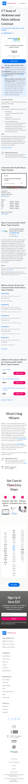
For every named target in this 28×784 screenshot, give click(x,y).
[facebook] (9, 719)
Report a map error (23, 188)
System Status (14, 772)
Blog (3, 694)
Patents (14, 768)
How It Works (6, 679)
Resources (5, 662)
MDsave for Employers (8, 647)
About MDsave (6, 656)
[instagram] (12, 719)
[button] (8, 147)
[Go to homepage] (9, 633)
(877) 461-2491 (13, 547)
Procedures (5, 706)
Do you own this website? (9, 183)
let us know (17, 274)
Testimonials (5, 697)
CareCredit (20, 444)
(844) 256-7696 (6, 671)
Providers (5, 709)
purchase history (22, 439)
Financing (5, 682)
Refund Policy (6, 685)
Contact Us (5, 668)
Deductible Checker (8, 691)
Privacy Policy (14, 759)
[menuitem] (23, 3)
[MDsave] (9, 3)
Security (14, 765)
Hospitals (5, 712)
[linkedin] (18, 719)
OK (21, 183)
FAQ (3, 688)
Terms (17, 188)
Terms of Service (9, 623)
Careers (4, 665)
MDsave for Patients (7, 641)
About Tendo (6, 659)
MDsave (16, 236)
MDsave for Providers (8, 644)
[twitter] (15, 719)
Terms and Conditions (14, 762)
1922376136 (9, 270)
